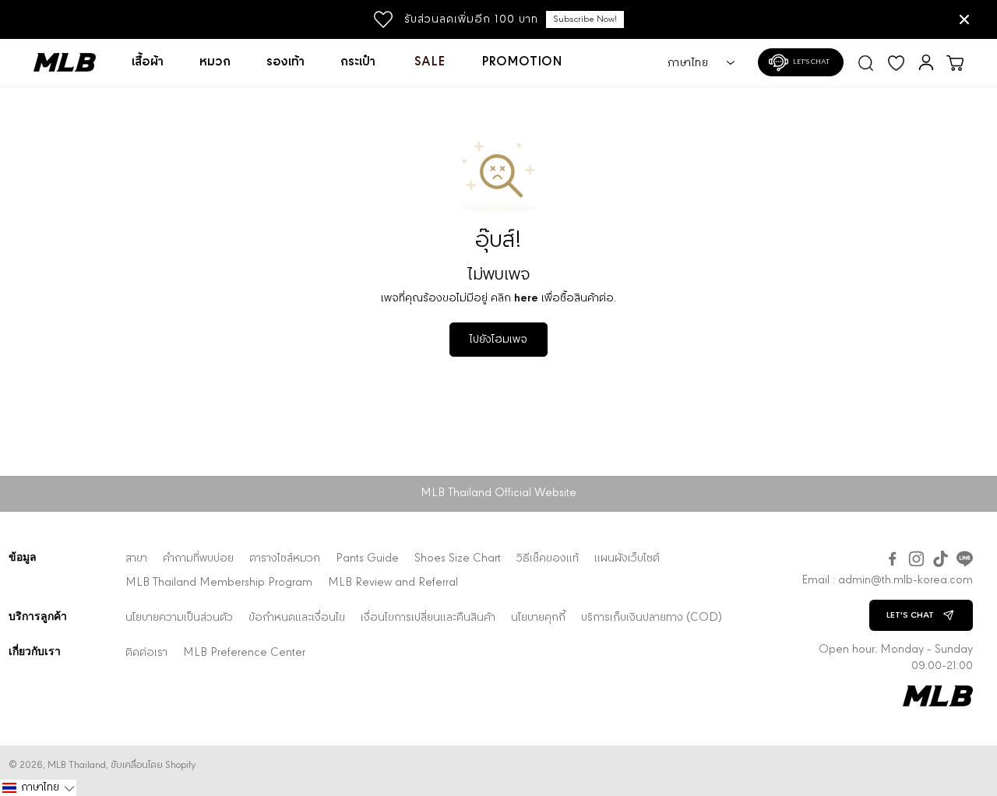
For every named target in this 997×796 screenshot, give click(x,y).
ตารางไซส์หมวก (284, 559)
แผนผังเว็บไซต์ (627, 559)
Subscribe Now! (585, 19)
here (526, 298)
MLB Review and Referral (393, 583)
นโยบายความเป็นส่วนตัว (179, 618)
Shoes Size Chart (457, 559)
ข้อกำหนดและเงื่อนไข (296, 618)
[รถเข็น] (955, 62)
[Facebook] (892, 559)
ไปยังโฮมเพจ (498, 339)
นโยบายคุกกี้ (538, 618)
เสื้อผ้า (148, 62)
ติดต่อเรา (146, 653)
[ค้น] (866, 62)
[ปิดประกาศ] (964, 19)
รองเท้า (285, 62)
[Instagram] (916, 559)
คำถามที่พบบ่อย (198, 559)
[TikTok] (940, 559)
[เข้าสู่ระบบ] (926, 62)
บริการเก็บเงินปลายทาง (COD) (651, 618)
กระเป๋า (357, 62)
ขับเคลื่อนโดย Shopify (153, 765)
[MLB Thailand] (73, 62)
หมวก (215, 62)
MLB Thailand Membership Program (218, 583)
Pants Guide (367, 559)
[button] (38, 788)
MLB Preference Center (244, 653)
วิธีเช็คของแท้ (547, 559)
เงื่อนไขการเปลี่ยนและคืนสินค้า (428, 618)
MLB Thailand (77, 765)
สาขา (136, 559)
